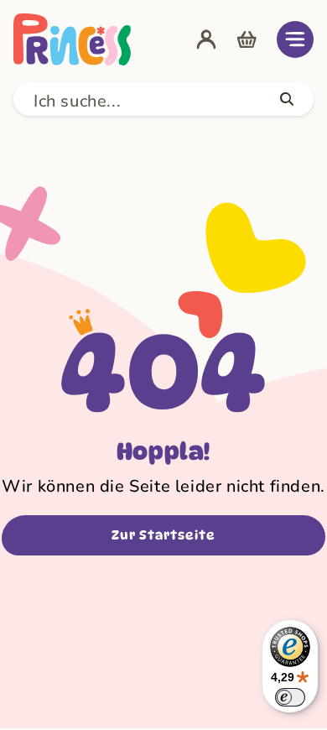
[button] (295, 39)
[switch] (290, 697)
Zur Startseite (163, 535)
